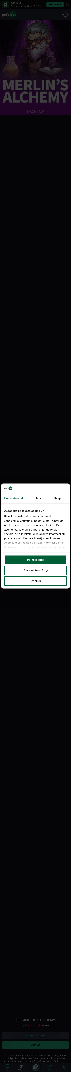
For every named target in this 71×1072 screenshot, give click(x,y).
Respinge (35, 580)
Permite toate (35, 559)
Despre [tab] (58, 498)
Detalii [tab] (37, 498)
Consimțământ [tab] (13, 498)
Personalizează (33, 570)
